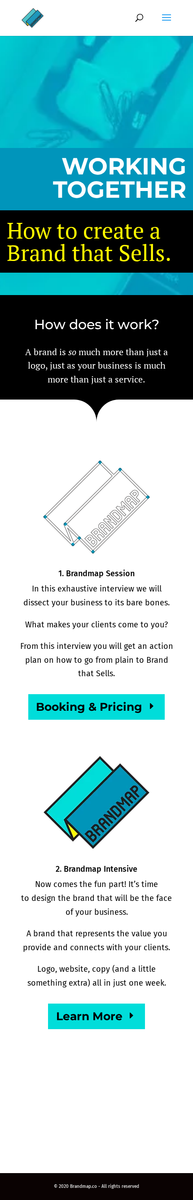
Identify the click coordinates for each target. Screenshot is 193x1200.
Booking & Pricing (89, 706)
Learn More (89, 1016)
